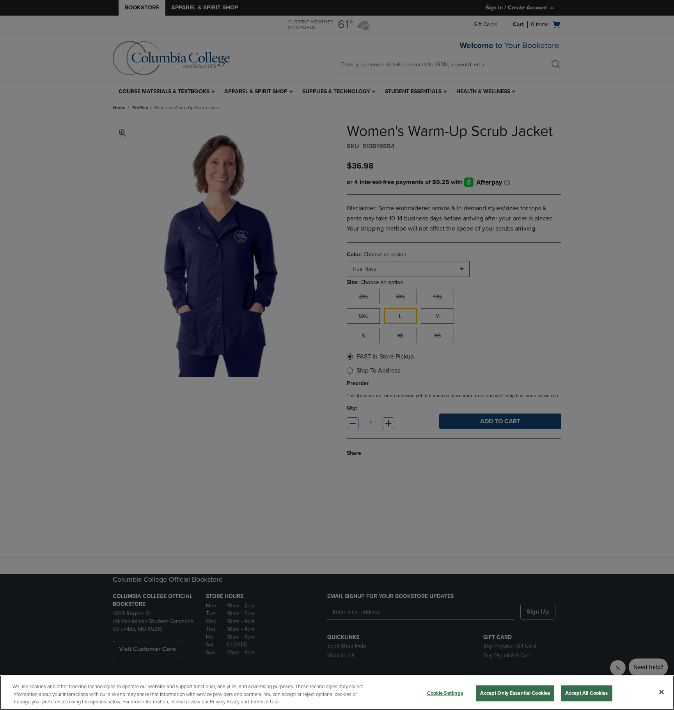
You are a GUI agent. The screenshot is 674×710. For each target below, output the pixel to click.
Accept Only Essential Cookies (515, 693)
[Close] (661, 691)
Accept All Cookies (586, 693)
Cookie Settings (445, 693)
